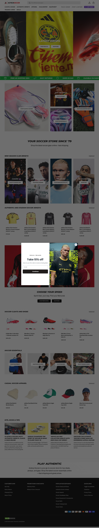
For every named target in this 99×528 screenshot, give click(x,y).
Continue (35, 271)
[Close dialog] (76, 244)
